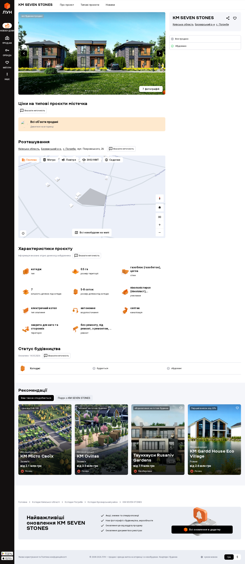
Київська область (28, 148)
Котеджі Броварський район (103, 502)
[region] (91, 197)
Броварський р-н (51, 148)
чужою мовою (210, 557)
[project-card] (45, 439)
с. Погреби (69, 148)
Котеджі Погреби (74, 502)
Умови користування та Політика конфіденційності (42, 557)
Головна (22, 502)
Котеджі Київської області (46, 502)
